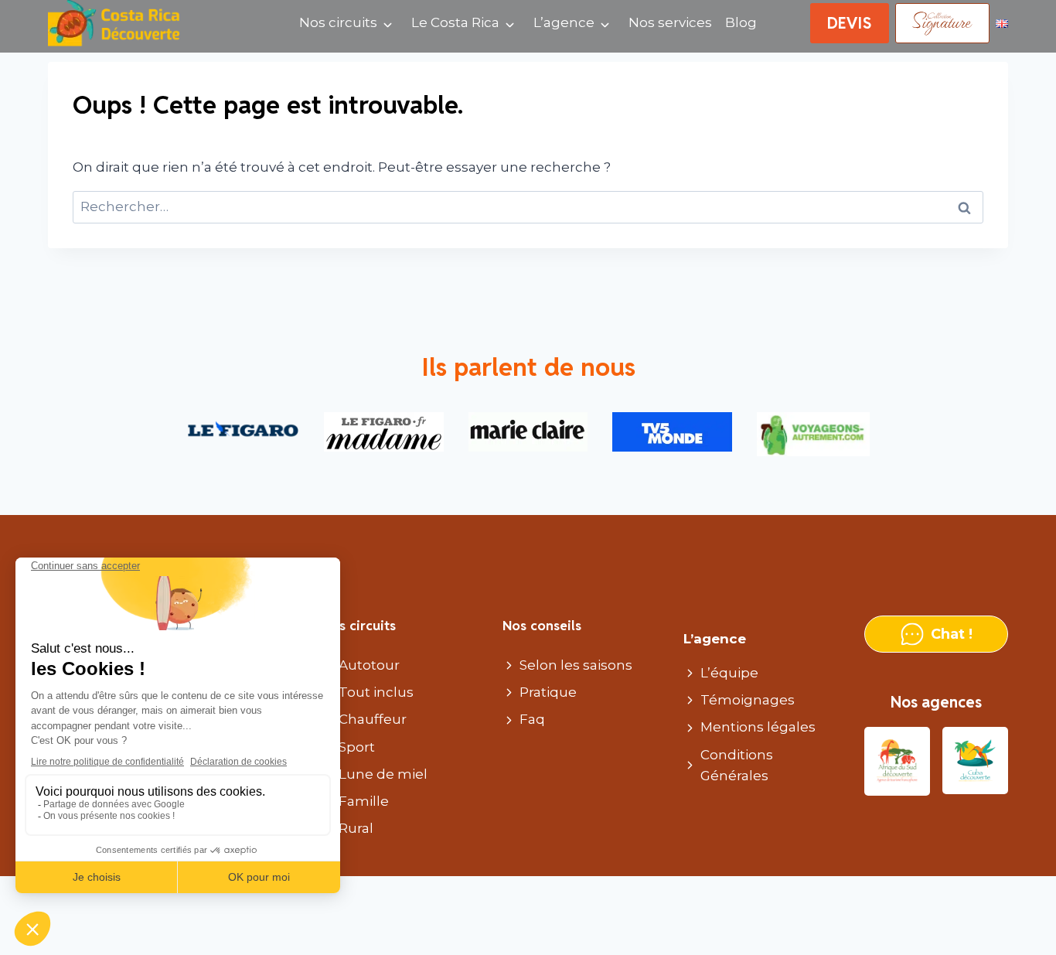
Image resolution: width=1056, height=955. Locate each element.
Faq (532, 719)
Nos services (670, 22)
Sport (357, 747)
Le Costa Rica (455, 22)
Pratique (548, 692)
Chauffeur (373, 719)
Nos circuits (338, 22)
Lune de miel (383, 774)
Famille (364, 801)
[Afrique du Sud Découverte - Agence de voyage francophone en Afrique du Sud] (897, 761)
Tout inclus (376, 692)
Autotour (369, 665)
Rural (356, 828)
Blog (741, 22)
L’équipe (729, 672)
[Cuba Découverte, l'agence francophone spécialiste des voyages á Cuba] (975, 761)
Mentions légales (758, 727)
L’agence (563, 22)
